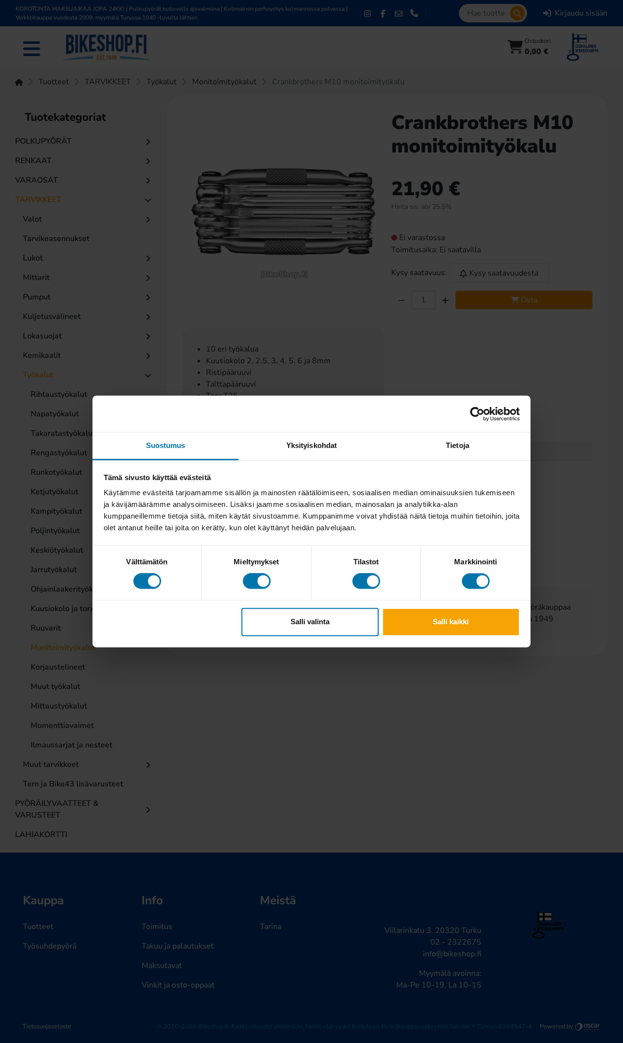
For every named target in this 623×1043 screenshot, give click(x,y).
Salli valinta (310, 621)
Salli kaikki (451, 621)
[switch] (257, 581)
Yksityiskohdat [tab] (311, 445)
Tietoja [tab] (457, 445)
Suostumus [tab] (165, 445)
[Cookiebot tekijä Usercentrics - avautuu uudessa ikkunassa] (477, 414)
